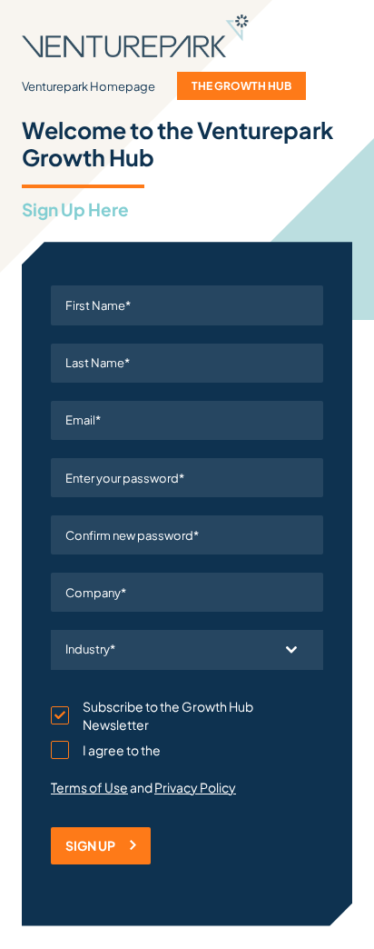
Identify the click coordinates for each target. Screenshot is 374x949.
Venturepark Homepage (88, 86)
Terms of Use (89, 787)
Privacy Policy (195, 787)
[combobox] (187, 649)
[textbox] (169, 650)
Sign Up (90, 845)
